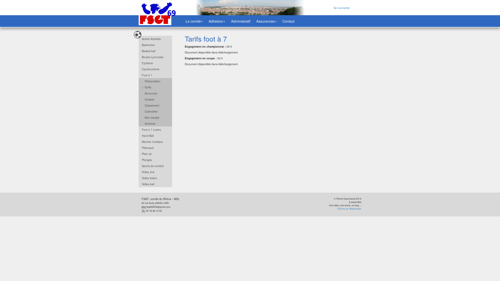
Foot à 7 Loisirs (151, 130)
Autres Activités (151, 39)
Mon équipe (152, 117)
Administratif (240, 21)
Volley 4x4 (148, 172)
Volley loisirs (149, 178)
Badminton (148, 45)
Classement (152, 105)
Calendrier (151, 111)
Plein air (147, 154)
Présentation (152, 81)
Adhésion (216, 21)
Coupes (149, 99)
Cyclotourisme (150, 69)
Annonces (151, 93)
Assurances (265, 21)
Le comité (193, 21)
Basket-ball (148, 51)
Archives (150, 123)
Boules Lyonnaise (152, 57)
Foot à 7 (147, 75)
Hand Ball (148, 136)
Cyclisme (147, 63)
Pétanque (148, 148)
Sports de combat (153, 166)
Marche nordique (152, 142)
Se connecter (342, 8)
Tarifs (146, 87)
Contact (288, 21)
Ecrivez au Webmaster (349, 208)
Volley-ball (148, 184)
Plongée (147, 160)
